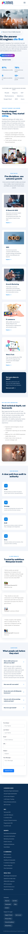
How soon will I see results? (11, 684)
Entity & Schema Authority (10, 802)
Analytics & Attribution (9, 844)
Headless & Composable (9, 860)
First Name (6, 723)
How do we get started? (10, 707)
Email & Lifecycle (8, 841)
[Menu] (24, 2)
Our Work (15, 900)
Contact (7, 907)
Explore (8, 222)
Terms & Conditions (9, 922)
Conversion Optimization (9, 836)
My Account (18, 915)
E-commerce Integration (9, 862)
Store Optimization (8, 868)
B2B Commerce (7, 854)
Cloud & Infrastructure (9, 886)
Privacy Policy (8, 918)
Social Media (7, 847)
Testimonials (8, 904)
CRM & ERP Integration (9, 881)
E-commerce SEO (8, 817)
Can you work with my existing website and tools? (12, 700)
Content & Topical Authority (10, 820)
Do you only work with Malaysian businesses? (12, 692)
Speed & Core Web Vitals (9, 878)
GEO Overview (7, 804)
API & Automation (8, 884)
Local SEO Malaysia (8, 814)
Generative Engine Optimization (11, 791)
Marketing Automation (9, 838)
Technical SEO (7, 812)
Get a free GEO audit (7, 55)
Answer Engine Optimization (10, 793)
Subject (5, 750)
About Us (7, 900)
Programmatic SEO (8, 823)
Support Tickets (8, 915)
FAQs (15, 904)
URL (4, 743)
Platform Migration (8, 865)
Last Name (6, 729)
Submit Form (8, 770)
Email (4, 736)
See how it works (6, 59)
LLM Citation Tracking (9, 799)
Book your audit (10, 388)
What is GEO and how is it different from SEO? (10, 661)
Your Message (6, 757)
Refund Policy (8, 925)
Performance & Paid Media (10, 833)
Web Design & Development (10, 875)
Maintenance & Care (8, 889)
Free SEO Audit (7, 825)
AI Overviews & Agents (9, 796)
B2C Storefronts (7, 857)
